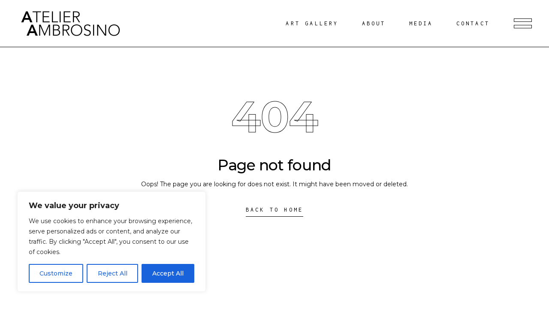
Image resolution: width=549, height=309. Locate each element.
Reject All (112, 273)
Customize (55, 273)
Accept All (168, 273)
